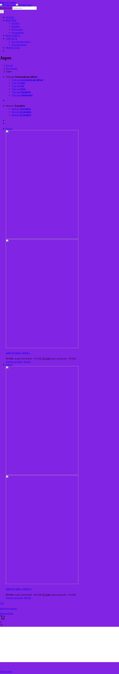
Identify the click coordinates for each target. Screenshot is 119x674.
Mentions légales (8, 608)
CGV (2, 603)
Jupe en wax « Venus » (19, 588)
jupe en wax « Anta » (18, 352)
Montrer (21, 108)
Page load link (6, 613)
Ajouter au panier (14, 361)
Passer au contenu (8, 2)
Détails (27, 361)
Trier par (27, 79)
